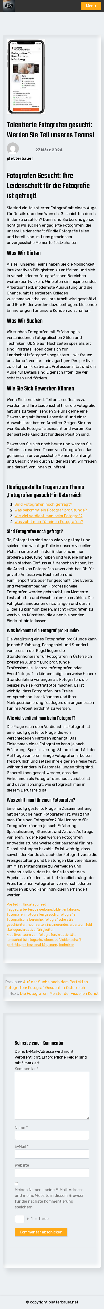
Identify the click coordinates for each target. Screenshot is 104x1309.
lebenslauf (52, 940)
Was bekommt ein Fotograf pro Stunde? (51, 510)
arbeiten (26, 909)
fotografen (16, 915)
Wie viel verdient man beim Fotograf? (48, 516)
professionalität (34, 945)
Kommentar (26, 1068)
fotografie (67, 915)
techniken (66, 945)
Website (22, 1165)
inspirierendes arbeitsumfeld (69, 925)
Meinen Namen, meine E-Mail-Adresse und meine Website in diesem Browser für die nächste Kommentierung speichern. (49, 1198)
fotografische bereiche (25, 920)
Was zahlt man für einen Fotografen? (49, 521)
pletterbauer (20, 158)
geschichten (16, 925)
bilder (57, 909)
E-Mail (22, 1146)
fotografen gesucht (42, 915)
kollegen (14, 930)
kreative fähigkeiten (38, 930)
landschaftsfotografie (24, 940)
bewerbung (43, 909)
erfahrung (71, 909)
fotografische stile (59, 920)
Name (21, 1127)
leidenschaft (71, 940)
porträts (13, 945)
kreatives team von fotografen (31, 935)
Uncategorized (34, 904)
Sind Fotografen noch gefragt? (43, 504)
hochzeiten (37, 925)
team (52, 945)
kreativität (66, 935)
